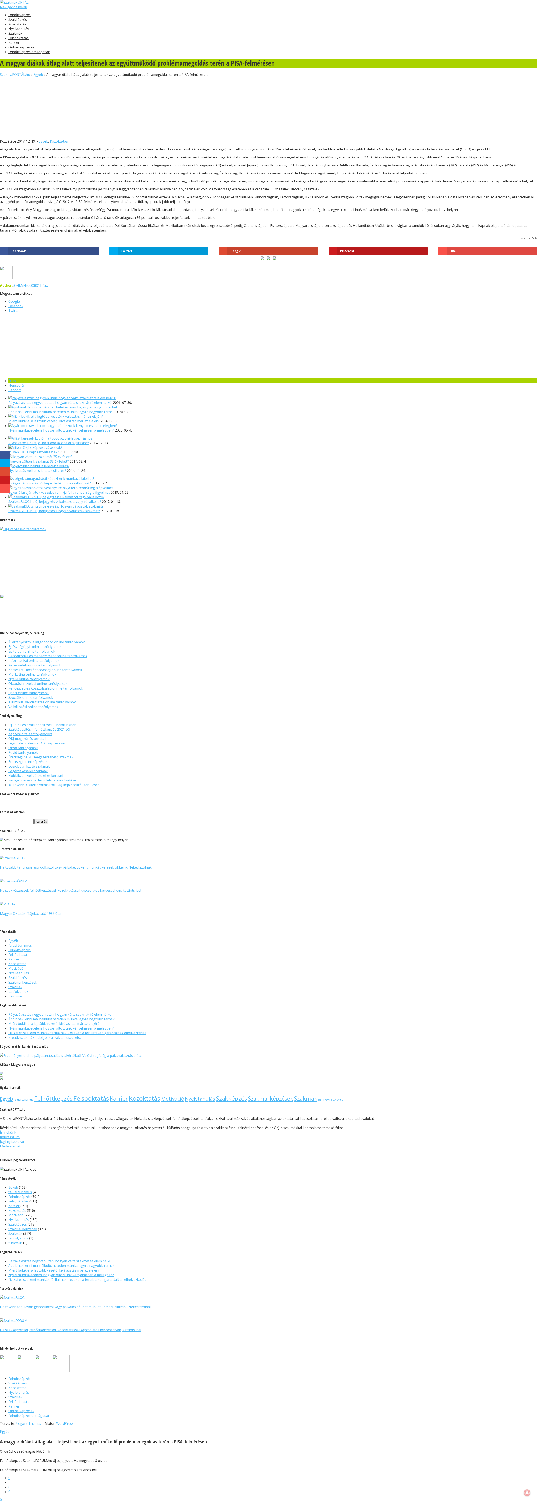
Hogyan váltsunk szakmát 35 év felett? (38, 461)
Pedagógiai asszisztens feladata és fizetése (42, 780)
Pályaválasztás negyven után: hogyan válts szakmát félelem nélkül (60, 402)
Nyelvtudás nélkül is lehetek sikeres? (37, 470)
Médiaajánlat (10, 1146)
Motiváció (16, 968)
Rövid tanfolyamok (23, 752)
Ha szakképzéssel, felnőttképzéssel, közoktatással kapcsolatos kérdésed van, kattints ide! (70, 890)
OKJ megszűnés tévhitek (27, 738)
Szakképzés (17, 19)
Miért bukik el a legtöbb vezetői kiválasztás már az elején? (54, 421)
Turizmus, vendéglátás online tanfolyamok (42, 702)
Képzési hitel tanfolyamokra (30, 734)
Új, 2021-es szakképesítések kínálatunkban (42, 724)
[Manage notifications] (527, 1492)
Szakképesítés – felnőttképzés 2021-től (39, 729)
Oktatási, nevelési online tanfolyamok (38, 683)
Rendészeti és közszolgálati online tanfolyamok (45, 688)
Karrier (14, 42)
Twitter (14, 310)
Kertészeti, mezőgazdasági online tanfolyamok (45, 669)
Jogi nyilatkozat (12, 1141)
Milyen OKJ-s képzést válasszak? (33, 452)
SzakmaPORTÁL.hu (15, 74)
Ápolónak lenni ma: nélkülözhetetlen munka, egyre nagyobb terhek (61, 412)
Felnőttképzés (19, 15)
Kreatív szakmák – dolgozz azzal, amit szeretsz (45, 1037)
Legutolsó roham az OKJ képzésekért (37, 743)
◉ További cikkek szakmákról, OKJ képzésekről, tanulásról (54, 784)
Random (14, 390)
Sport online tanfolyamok (28, 693)
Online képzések (21, 47)
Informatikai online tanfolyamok (33, 660)
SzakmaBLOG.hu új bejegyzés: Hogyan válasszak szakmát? (54, 511)
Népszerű (16, 385)
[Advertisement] (126, 106)
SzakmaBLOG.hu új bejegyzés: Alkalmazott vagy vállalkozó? (54, 501)
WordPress (65, 1423)
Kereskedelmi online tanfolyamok (34, 665)
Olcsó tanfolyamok (23, 748)
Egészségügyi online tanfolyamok (34, 646)
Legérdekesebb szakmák (28, 771)
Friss (12, 380)
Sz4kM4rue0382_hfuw (30, 285)
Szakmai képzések (22, 982)
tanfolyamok (18, 991)
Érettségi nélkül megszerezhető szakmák (40, 757)
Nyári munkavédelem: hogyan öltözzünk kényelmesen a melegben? (61, 430)
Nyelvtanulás (18, 28)
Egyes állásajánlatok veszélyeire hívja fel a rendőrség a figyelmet (59, 492)
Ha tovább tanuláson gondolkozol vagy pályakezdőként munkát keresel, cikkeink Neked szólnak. (76, 867)
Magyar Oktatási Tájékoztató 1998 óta (30, 913)
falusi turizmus (20, 945)
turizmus (15, 996)
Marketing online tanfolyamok (32, 674)
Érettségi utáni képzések (27, 761)
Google (14, 301)
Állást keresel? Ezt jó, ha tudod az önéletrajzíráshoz (48, 443)
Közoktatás (17, 24)
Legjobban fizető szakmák (29, 766)
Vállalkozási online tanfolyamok (33, 706)
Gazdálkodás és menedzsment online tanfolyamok (47, 656)
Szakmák (15, 33)
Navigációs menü (13, 7)
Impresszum (10, 1137)
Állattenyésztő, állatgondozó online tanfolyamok (46, 642)
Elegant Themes (28, 1423)
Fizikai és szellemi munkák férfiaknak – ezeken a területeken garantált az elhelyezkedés (77, 1033)
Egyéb (38, 74)
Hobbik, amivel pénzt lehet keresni (35, 775)
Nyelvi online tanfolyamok (29, 679)
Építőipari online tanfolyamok (31, 651)
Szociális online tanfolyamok (30, 697)
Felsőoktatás (18, 38)
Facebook (15, 306)
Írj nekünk (8, 1132)
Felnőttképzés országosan (29, 52)
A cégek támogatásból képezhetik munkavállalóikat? (49, 483)
